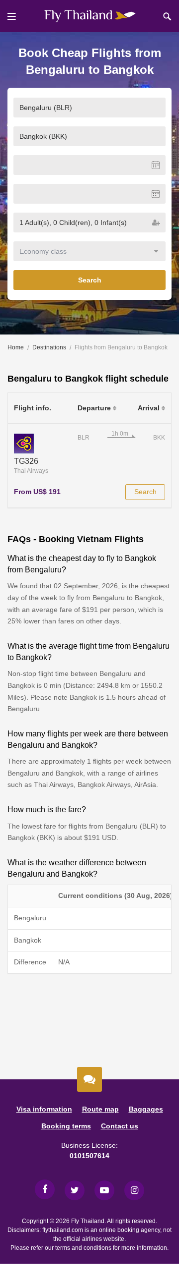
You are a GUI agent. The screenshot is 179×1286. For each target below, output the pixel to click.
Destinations (49, 347)
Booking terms (66, 1126)
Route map (100, 1109)
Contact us (119, 1126)
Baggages (146, 1109)
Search (89, 280)
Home (15, 347)
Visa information (44, 1109)
